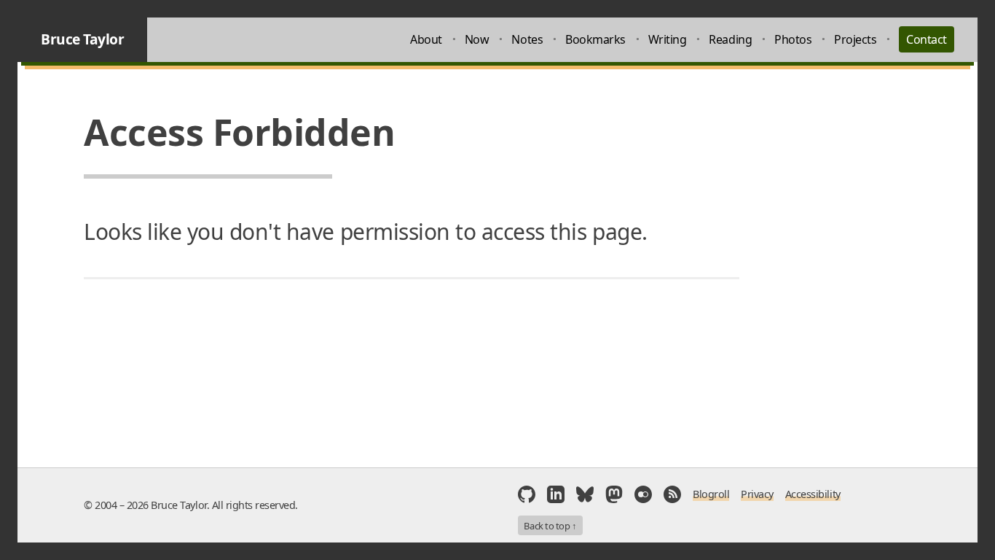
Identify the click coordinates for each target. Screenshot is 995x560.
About (426, 39)
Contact (926, 39)
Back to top (550, 525)
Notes (527, 39)
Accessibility (813, 494)
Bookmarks (595, 39)
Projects (855, 39)
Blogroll (711, 494)
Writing (667, 39)
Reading (730, 39)
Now (477, 39)
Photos (792, 39)
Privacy (757, 494)
